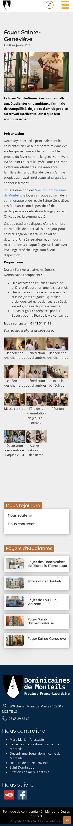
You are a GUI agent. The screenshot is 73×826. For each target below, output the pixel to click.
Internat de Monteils (45, 581)
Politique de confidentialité (22, 811)
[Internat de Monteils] (15, 580)
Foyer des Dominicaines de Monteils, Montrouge (47, 564)
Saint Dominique (22, 767)
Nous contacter (21, 524)
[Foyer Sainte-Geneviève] (15, 637)
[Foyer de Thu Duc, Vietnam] (15, 598)
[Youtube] (9, 792)
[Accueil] (36, 5)
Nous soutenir (20, 515)
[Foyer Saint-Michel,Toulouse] (15, 618)
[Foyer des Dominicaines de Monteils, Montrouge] (15, 560)
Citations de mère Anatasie (29, 772)
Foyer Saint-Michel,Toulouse (41, 621)
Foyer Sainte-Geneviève (47, 639)
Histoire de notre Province (29, 763)
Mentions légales (57, 811)
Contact (36, 816)
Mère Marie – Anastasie (27, 739)
